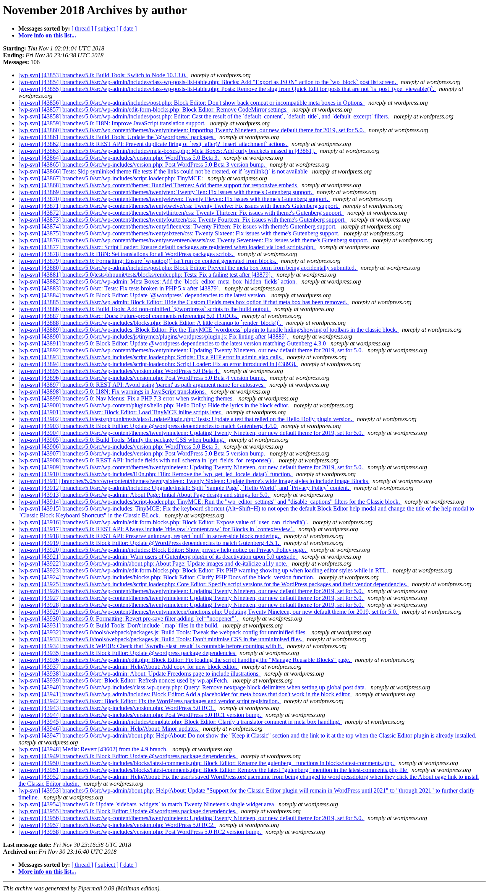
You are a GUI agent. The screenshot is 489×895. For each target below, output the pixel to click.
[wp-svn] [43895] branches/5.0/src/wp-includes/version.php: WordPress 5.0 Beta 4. (119, 371)
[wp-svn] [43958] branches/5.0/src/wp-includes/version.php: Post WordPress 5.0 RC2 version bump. (140, 832)
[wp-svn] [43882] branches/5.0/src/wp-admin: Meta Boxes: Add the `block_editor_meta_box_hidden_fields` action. (158, 281)
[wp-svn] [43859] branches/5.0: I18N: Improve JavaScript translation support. (112, 123)
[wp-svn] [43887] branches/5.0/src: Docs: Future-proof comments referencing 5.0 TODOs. (128, 316)
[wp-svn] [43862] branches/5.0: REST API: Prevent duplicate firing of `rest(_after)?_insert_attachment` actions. (153, 144)
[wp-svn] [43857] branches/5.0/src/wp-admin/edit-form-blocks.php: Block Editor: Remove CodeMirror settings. (153, 109)
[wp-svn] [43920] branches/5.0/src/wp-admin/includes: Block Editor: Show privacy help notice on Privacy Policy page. (163, 549)
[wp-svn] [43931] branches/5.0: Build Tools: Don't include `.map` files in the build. (119, 625)
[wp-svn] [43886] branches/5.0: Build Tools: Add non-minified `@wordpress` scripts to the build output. (144, 309)
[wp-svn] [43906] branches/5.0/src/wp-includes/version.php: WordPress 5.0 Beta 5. (119, 446)
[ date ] (128, 28)
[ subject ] (106, 28)
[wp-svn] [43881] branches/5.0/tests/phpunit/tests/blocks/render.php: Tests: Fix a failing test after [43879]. (146, 274)
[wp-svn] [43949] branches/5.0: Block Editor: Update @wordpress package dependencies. (128, 756)
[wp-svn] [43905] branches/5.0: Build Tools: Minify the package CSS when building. (122, 439)
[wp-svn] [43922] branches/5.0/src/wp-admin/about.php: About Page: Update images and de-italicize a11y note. (153, 563)
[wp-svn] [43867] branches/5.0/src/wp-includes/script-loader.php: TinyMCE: (111, 178)
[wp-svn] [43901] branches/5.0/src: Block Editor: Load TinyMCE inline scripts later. (120, 412)
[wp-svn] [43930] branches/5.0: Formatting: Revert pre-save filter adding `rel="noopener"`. (129, 618)
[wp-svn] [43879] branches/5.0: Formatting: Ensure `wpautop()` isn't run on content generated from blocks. (148, 261)
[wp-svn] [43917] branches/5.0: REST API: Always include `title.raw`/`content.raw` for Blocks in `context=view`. (156, 529)
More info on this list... (47, 35)
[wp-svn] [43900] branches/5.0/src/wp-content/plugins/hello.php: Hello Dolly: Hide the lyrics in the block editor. (154, 405)
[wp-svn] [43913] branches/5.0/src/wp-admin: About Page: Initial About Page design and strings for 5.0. (144, 494)
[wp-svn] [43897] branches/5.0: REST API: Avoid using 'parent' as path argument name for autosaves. (142, 384)
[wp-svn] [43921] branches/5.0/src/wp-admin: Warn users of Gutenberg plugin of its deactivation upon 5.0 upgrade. (158, 556)
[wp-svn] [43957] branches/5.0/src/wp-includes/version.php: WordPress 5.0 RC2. (117, 825)
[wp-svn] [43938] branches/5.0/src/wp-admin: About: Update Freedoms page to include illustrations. (139, 673)
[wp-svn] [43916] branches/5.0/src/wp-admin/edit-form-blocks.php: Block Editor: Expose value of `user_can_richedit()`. (164, 522)
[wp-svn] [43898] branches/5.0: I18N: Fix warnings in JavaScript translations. (112, 391)
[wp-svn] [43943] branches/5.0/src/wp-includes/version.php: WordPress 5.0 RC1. (117, 708)
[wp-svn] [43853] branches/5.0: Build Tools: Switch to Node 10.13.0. (103, 75)
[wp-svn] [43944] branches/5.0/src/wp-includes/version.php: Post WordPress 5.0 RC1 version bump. (140, 715)
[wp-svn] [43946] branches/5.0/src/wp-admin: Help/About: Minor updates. (109, 728)
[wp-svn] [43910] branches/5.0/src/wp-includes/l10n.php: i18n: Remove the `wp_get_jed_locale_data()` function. (155, 474)
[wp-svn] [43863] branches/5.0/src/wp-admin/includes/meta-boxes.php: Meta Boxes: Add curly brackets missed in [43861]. (167, 151)
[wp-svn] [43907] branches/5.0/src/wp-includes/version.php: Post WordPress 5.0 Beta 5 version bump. (142, 453)
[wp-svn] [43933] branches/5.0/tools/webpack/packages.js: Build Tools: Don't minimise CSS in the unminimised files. (161, 639)
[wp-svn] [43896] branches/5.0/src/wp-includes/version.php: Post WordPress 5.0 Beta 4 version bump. (142, 378)
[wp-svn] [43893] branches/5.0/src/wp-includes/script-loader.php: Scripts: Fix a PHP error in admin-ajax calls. (151, 357)
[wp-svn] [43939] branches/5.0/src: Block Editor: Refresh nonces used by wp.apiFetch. (124, 680)
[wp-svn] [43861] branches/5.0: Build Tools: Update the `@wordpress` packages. (117, 137)
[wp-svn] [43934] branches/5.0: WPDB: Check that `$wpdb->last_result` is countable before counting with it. (151, 646)
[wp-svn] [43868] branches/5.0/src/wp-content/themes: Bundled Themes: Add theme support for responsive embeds (158, 185)
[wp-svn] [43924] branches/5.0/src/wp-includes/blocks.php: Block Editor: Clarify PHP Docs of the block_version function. (167, 577)
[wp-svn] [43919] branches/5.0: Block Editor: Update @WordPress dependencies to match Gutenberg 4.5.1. (149, 543)
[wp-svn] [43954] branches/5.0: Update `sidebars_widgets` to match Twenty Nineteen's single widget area (146, 804)
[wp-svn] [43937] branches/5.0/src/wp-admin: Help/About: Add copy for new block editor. (128, 666)
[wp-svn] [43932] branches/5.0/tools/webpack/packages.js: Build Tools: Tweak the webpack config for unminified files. (163, 632)
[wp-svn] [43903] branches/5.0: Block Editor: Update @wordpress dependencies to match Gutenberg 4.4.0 (148, 426)
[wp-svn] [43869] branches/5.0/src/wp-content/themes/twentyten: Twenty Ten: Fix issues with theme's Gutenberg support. (166, 192)
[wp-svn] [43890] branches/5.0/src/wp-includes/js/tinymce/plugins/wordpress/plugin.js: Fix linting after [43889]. (154, 336)
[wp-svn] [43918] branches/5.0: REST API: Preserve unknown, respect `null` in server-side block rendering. (149, 536)
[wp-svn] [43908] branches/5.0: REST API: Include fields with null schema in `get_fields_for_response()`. (147, 460)
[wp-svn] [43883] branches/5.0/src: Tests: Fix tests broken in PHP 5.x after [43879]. (120, 288)
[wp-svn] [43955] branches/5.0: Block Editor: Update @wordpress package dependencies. (128, 811)
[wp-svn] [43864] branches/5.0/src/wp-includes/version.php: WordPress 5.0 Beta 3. (119, 157)
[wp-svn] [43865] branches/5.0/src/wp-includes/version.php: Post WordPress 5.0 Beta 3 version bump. (142, 164)
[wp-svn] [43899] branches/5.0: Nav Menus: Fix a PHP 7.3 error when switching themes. (126, 398)
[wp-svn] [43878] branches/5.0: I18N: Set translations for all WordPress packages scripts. (126, 254)
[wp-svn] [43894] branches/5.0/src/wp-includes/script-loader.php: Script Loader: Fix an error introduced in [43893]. (158, 364)
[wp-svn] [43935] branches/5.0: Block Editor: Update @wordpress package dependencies (127, 653)
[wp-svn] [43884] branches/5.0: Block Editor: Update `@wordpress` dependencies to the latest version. (143, 295)
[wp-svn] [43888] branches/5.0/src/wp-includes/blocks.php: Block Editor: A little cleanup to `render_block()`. (150, 322)
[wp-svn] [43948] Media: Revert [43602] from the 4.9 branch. (93, 749)
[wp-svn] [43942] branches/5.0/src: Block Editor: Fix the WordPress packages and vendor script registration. (149, 701)
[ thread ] (82, 28)
